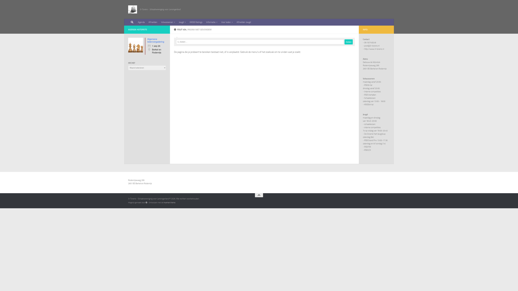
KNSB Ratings (196, 22)
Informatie (210, 22)
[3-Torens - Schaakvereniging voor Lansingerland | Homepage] (132, 9)
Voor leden (226, 22)
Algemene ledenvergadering (155, 40)
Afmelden (153, 22)
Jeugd (181, 22)
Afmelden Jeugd (244, 22)
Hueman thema (169, 203)
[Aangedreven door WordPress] (146, 202)
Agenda (141, 22)
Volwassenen (167, 22)
